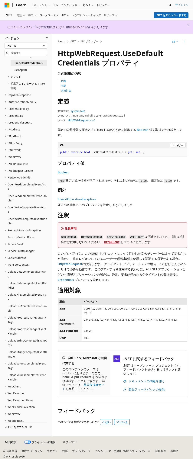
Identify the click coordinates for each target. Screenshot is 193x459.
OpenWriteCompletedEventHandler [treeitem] (27, 221)
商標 (173, 451)
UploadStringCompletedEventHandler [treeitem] (27, 354)
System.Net (77, 111)
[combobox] (26, 46)
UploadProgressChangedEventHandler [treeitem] (27, 331)
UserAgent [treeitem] (20, 70)
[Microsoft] (7, 5)
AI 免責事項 (10, 451)
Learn (61, 41)
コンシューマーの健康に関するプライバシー (121, 451)
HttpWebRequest (70, 264)
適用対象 (66, 90)
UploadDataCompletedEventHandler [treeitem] (27, 285)
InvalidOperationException (77, 199)
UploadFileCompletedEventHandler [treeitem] (27, 308)
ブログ (51, 451)
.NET (73, 41)
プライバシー (80, 451)
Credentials (66, 280)
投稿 (65, 451)
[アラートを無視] (188, 25)
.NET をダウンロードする (171, 15)
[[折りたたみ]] (47, 38)
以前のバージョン (32, 451)
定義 (63, 80)
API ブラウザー (89, 41)
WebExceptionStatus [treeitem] (20, 400)
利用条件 (160, 451)
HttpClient (111, 242)
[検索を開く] (170, 5)
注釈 (63, 86)
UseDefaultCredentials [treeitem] (28, 63)
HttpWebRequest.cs (80, 120)
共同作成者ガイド (83, 387)
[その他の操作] (184, 42)
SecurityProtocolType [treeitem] (21, 237)
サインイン (181, 5)
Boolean (143, 130)
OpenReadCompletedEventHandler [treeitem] (27, 198)
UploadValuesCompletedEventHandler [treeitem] (27, 377)
